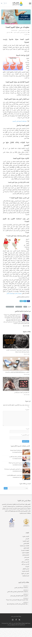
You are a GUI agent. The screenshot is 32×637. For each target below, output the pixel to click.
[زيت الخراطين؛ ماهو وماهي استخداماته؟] (26, 471)
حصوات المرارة (18, 293)
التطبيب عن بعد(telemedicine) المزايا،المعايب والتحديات (17, 372)
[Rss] (19, 620)
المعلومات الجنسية (25, 550)
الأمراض (27, 539)
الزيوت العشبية (26, 541)
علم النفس (27, 560)
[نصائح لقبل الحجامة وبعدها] (26, 452)
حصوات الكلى (10, 293)
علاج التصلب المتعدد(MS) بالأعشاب (14, 475)
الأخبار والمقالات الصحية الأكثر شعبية (20, 446)
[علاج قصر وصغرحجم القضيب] (26, 458)
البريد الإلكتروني (25, 435)
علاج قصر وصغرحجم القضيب (15, 457)
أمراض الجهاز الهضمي (24, 32)
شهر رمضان (26, 557)
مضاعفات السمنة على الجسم (19, 121)
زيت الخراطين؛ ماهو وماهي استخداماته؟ (13, 469)
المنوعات (27, 567)
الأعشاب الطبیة (26, 536)
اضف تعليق (9, 32)
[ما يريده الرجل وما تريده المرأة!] (26, 464)
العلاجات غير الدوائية (24, 546)
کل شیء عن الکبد (25, 564)
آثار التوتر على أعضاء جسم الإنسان (21, 392)
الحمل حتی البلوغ (25, 574)
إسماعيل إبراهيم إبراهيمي (23, 30)
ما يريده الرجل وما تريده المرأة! (15, 463)
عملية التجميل (18, 307)
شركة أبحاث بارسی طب (16, 616)
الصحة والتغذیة (25, 576)
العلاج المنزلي (26, 543)
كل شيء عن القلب (25, 562)
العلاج (25, 307)
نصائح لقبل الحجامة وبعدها (16, 450)
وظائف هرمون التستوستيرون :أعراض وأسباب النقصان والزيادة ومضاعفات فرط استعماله (17, 351)
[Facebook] (16, 620)
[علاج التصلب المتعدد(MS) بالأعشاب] (26, 477)
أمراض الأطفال (26, 569)
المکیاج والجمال (25, 555)
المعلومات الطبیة (16, 32)
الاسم (27, 429)
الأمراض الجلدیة (25, 571)
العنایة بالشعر (26, 548)
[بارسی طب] (17, 3)
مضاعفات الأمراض (10, 307)
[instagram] (13, 620)
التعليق (27, 410)
